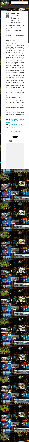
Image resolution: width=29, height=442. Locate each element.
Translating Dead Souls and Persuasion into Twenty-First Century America (15, 125)
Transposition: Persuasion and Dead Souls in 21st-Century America (15, 120)
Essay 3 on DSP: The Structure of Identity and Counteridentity (15, 18)
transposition (17, 134)
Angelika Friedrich (15, 131)
